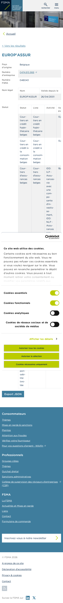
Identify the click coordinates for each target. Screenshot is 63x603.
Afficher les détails (41, 338)
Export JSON (13, 394)
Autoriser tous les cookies (31, 348)
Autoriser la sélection (31, 356)
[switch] (54, 303)
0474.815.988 (27, 72)
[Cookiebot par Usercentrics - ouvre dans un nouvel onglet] (45, 237)
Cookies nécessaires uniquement (31, 364)
